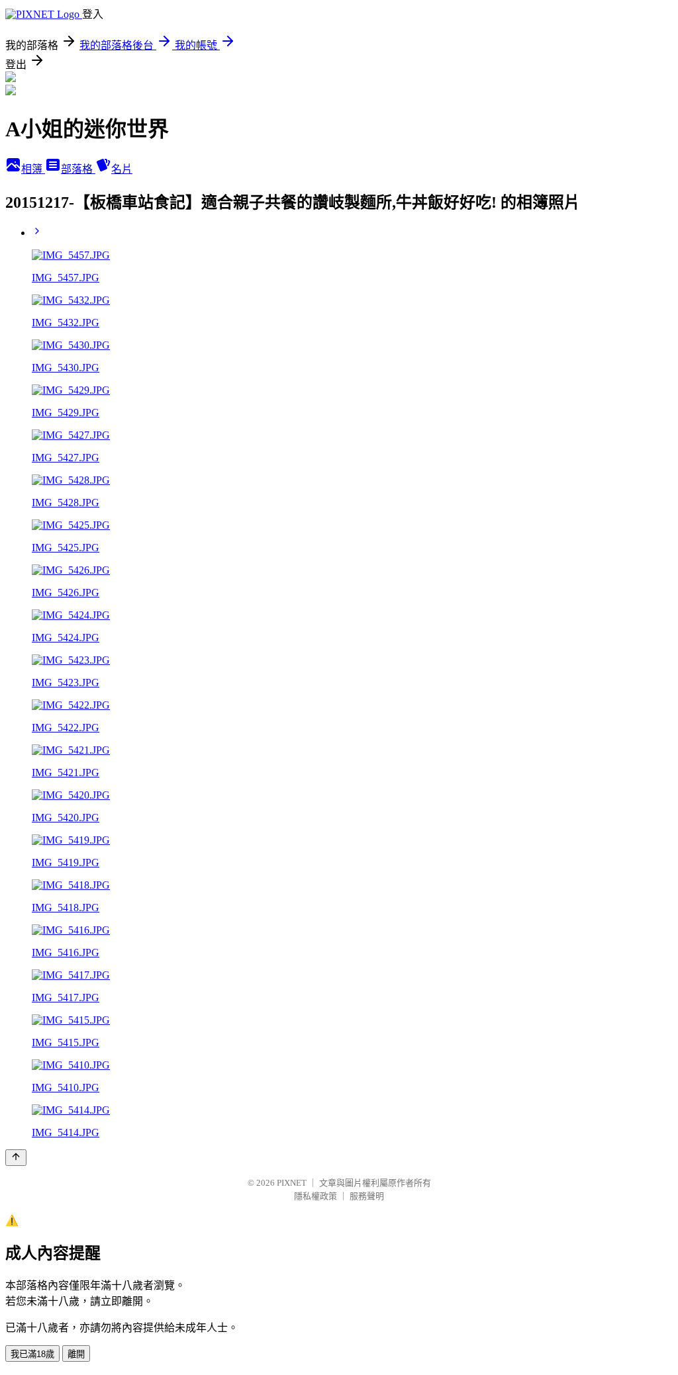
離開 (76, 1354)
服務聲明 (367, 1196)
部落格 (78, 169)
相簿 (33, 169)
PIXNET (292, 1183)
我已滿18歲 (32, 1354)
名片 (121, 169)
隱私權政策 (315, 1196)
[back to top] (15, 1157)
